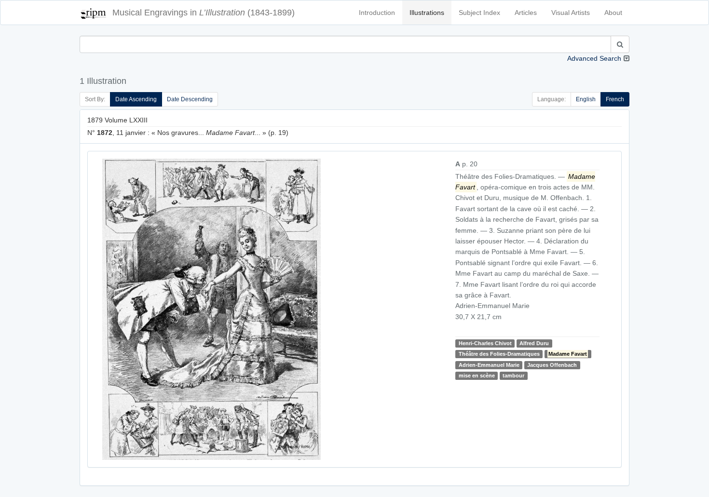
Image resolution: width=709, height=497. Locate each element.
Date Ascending (136, 99)
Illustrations (426, 12)
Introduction (377, 12)
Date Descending (190, 99)
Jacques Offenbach (552, 365)
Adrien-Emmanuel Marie (489, 365)
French (615, 99)
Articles (526, 12)
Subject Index (479, 12)
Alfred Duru (534, 343)
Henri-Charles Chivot (485, 343)
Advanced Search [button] (594, 58)
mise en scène (477, 375)
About (613, 12)
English (586, 99)
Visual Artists (570, 12)
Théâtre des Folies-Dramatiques (499, 354)
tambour (513, 375)
